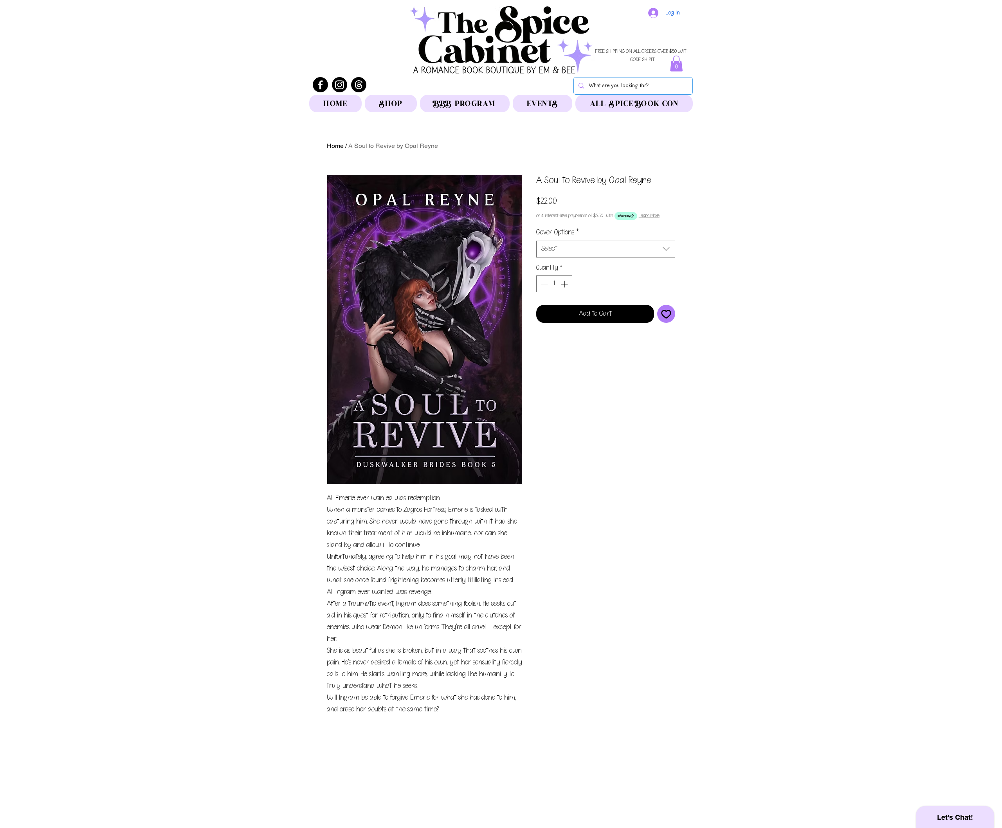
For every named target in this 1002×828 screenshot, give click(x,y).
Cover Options (557, 232)
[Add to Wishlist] (666, 314)
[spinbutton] (554, 284)
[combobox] (605, 249)
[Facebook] (320, 84)
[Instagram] (339, 84)
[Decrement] (543, 284)
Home (335, 145)
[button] (676, 64)
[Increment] (565, 284)
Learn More (649, 215)
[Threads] (358, 84)
